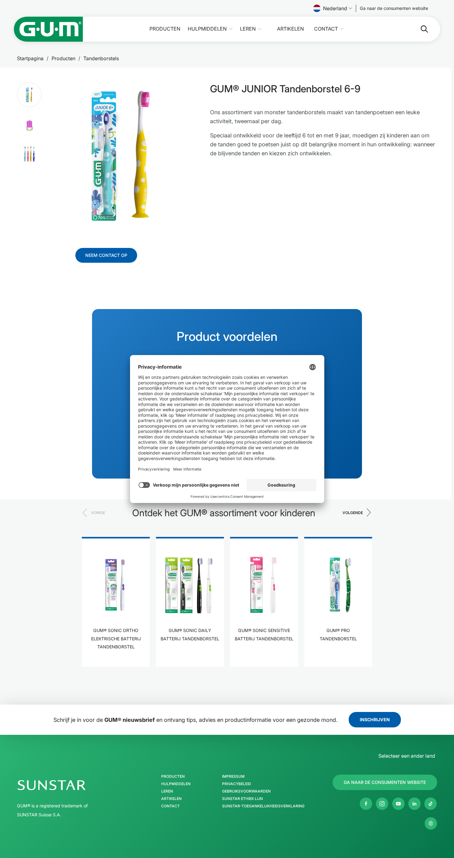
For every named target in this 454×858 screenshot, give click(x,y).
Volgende (353, 512)
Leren (248, 29)
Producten (164, 29)
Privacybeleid (236, 784)
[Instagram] (382, 803)
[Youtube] (398, 803)
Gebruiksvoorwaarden (246, 791)
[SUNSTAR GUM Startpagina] (48, 29)
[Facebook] (366, 803)
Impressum (233, 776)
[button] (29, 94)
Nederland (335, 8)
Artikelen (290, 29)
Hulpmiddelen (207, 29)
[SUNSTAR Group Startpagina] (70, 785)
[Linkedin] (414, 803)
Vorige (98, 512)
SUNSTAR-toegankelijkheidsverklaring (263, 806)
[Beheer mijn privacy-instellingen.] (431, 823)
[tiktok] (430, 803)
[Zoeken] (419, 29)
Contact (326, 29)
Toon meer (116, 665)
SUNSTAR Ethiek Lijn (242, 799)
